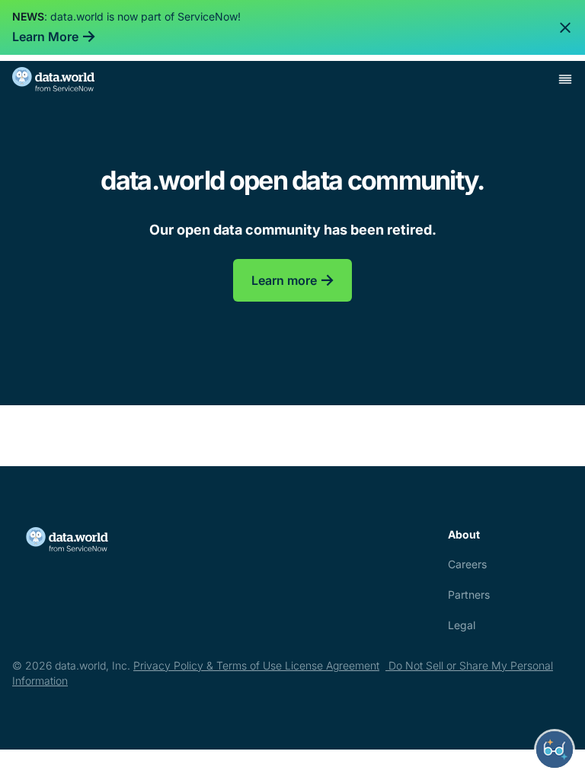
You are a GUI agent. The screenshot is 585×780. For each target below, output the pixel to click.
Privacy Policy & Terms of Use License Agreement (256, 665)
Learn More (45, 36)
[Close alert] (565, 27)
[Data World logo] (82, 539)
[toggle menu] (565, 79)
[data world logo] (67, 79)
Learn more (284, 280)
